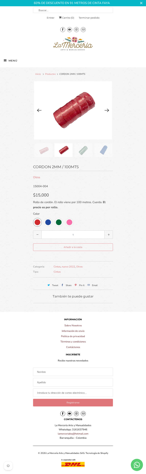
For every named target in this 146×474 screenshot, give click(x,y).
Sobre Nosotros (73, 325)
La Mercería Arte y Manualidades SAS (65, 453)
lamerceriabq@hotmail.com (73, 433)
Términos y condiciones (73, 341)
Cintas (57, 266)
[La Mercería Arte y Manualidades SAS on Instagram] (76, 29)
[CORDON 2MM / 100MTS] (73, 110)
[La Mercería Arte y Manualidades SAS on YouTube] (69, 29)
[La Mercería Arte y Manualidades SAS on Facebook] (62, 29)
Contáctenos (73, 347)
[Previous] (39, 110)
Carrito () (67, 17)
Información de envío (73, 331)
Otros (36, 177)
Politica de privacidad (73, 336)
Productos (50, 74)
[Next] (107, 110)
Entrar (50, 17)
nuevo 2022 (68, 266)
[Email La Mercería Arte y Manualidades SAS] (83, 29)
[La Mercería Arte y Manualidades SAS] (73, 44)
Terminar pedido (89, 17)
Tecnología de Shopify (97, 453)
